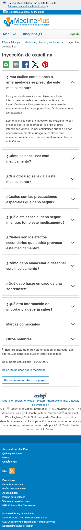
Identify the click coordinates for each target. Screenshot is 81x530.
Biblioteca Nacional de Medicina (26, 12)
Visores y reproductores (16, 501)
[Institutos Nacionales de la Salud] (6, 12)
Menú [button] (7, 34)
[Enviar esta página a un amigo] (6, 64)
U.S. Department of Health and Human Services (28, 521)
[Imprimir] (16, 64)
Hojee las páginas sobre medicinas (23, 369)
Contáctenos (9, 461)
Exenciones (9, 480)
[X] (35, 64)
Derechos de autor (12, 484)
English (74, 33)
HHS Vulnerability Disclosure (18, 505)
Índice (5, 457)
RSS (4, 470)
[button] (73, 82)
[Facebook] (25, 64)
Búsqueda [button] (29, 35)
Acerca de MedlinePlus (15, 449)
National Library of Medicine (18, 513)
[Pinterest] (45, 64)
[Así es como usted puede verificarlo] (40, 5)
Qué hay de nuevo (12, 453)
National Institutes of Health (17, 526)
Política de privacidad (14, 488)
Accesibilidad (9, 493)
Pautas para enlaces (13, 497)
